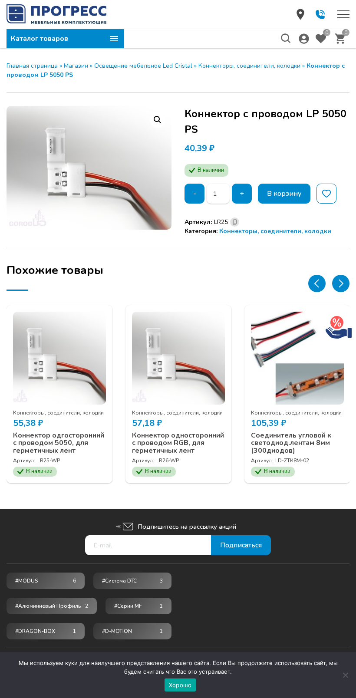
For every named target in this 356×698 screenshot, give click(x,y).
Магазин (76, 66)
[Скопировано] (234, 222)
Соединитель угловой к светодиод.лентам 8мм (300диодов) (291, 443)
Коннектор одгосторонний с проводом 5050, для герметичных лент (58, 443)
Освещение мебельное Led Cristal (143, 66)
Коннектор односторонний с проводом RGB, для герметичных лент (178, 443)
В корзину (284, 193)
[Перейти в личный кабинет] (304, 38)
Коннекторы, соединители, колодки (249, 66)
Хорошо (180, 685)
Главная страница (32, 66)
